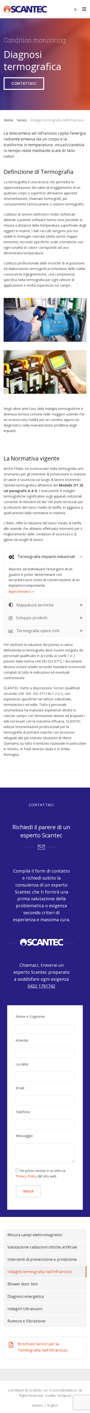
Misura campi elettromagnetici (34, 1234)
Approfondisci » (21, 591)
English (53, 1405)
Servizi (22, 120)
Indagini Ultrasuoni (24, 1308)
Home (8, 120)
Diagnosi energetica (25, 1296)
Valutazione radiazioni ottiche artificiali (42, 1247)
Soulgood (64, 1395)
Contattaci (23, 83)
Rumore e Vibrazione (26, 1321)
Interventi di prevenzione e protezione (42, 1259)
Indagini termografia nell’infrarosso (39, 1271)
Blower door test (22, 1284)
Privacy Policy (26, 1176)
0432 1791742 (41, 986)
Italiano (37, 1405)
